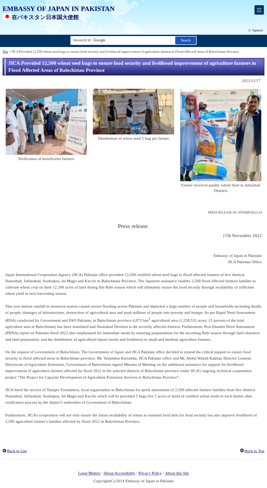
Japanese (257, 30)
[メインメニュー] (259, 10)
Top (5, 52)
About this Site (177, 473)
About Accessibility (119, 473)
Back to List (17, 451)
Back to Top (254, 451)
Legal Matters (89, 473)
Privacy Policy (150, 473)
